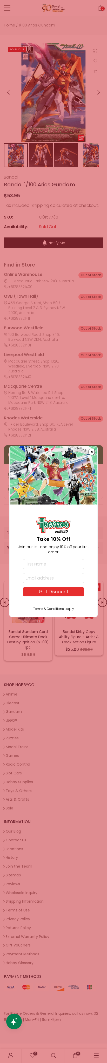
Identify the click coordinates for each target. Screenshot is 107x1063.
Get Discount (53, 592)
